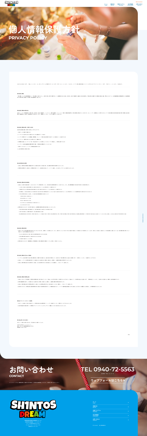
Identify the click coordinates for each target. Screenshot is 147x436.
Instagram (96, 425)
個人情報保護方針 (102, 425)
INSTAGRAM (139, 1)
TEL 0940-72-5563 (107, 369)
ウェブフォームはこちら (107, 380)
